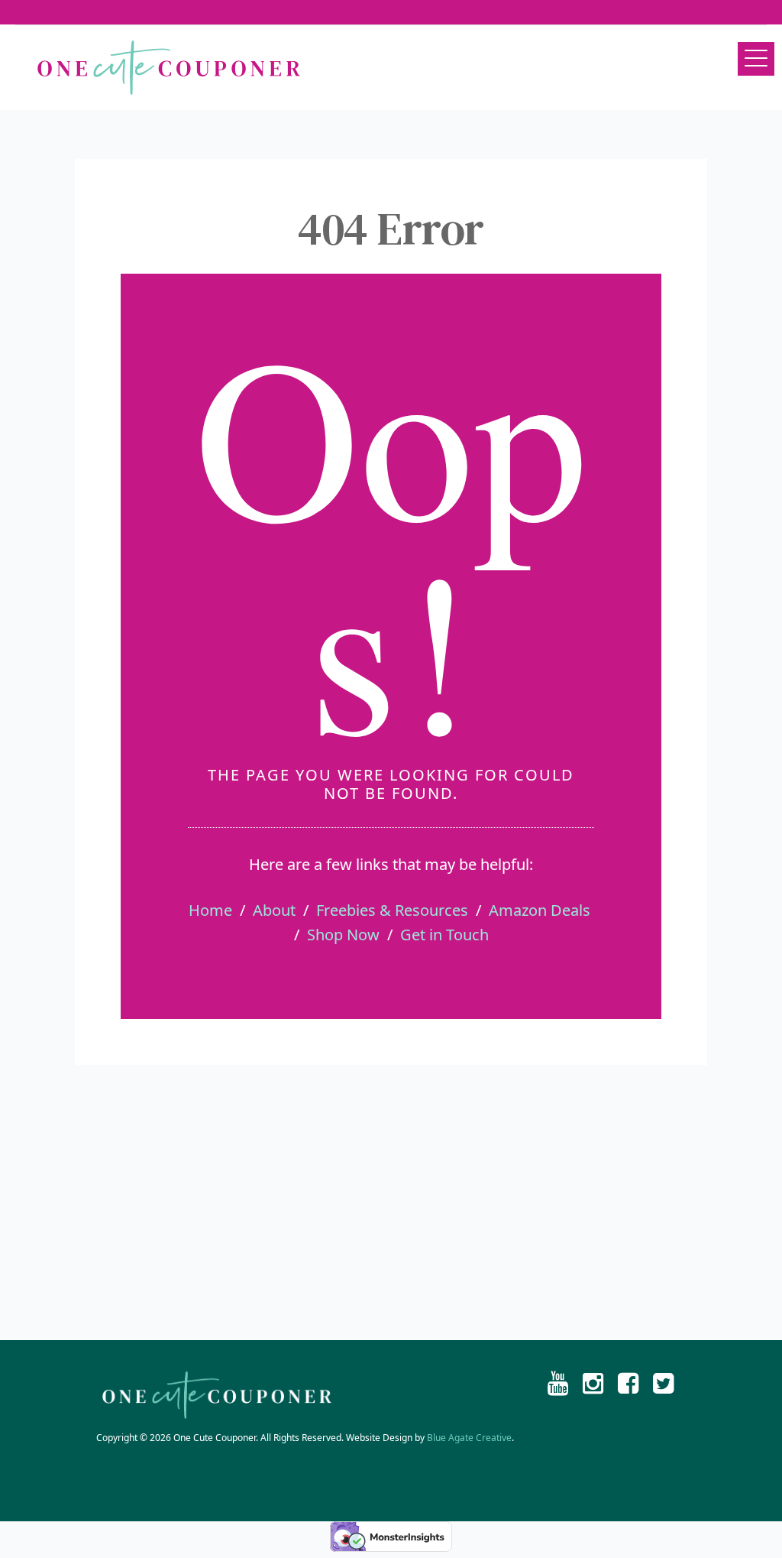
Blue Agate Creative (469, 1437)
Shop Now (343, 934)
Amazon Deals (539, 910)
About (274, 910)
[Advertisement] (391, 1202)
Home (210, 910)
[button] (756, 59)
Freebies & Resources (392, 910)
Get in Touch (444, 934)
